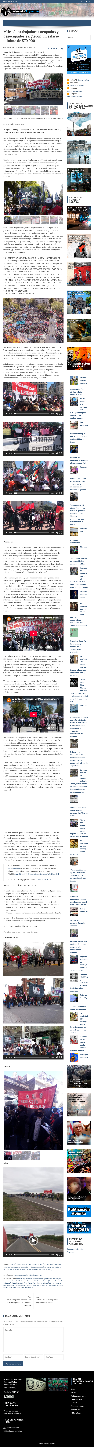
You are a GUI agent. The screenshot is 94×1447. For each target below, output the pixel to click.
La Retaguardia (76, 1399)
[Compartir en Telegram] (62, 48)
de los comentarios (13, 1431)
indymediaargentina (74, 91)
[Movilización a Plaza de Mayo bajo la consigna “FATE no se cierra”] (74, 799)
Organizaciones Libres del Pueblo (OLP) (44, 1285)
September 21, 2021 (44, 880)
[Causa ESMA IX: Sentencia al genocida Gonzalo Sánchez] (74, 912)
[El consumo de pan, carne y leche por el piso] (74, 843)
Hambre (51, 1281)
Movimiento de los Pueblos (24, 1283)
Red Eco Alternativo (78, 1396)
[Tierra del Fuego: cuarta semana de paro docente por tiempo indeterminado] (74, 823)
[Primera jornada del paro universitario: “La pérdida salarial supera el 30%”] (74, 380)
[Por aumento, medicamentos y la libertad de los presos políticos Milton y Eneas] (74, 425)
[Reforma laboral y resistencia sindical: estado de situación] (74, 998)
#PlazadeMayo (13, 868)
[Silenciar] (57, 414)
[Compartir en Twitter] (51, 48)
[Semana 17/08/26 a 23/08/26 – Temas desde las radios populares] (74, 977)
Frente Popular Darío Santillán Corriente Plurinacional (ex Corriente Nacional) (26, 1281)
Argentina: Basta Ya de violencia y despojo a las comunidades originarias (78, 646)
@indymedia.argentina (75, 85)
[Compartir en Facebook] (49, 48)
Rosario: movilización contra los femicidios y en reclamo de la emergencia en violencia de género (78, 478)
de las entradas (11, 1428)
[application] (33, 399)
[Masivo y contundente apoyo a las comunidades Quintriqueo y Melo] (74, 550)
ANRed (73, 1393)
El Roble (74, 1403)
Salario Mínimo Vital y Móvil (25, 1287)
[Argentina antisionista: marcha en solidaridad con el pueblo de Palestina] (74, 888)
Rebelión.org (75, 1409)
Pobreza (5, 1287)
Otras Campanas (77, 1406)
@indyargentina (83, 80)
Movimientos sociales (25, 1285)
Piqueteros (59, 1285)
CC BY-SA (15, 1392)
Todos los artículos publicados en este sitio (12, 1412)
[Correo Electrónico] (56, 48)
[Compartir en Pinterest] (54, 48)
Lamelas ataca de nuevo (83, 594)
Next (59, 89)
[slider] (31, 413)
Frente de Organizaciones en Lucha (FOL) (49, 1279)
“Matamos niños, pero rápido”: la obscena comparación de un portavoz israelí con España (78, 875)
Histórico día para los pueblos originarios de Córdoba (47, 1300)
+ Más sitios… (76, 1413)
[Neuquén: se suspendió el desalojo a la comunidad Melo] (74, 449)
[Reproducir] (6, 414)
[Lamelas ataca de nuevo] (74, 594)
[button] (33, 399)
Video (40, 1275)
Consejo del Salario (31, 1279)
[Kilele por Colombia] (74, 1057)
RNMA (73, 1389)
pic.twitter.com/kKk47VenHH (46, 874)
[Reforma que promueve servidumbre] (74, 531)
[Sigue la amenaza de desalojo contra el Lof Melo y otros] (74, 959)
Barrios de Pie (20, 1279)
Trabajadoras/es (33, 1275)
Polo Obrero (12, 1287)
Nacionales (24, 1275)
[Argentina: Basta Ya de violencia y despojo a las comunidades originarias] (74, 632)
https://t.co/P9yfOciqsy (24, 874)
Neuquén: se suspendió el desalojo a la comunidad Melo (79, 460)
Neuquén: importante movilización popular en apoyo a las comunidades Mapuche (78, 946)
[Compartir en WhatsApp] (59, 48)
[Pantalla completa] (60, 414)
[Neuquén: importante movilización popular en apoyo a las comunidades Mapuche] (74, 933)
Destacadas (17, 1275)
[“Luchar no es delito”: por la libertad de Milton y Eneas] (74, 1039)
